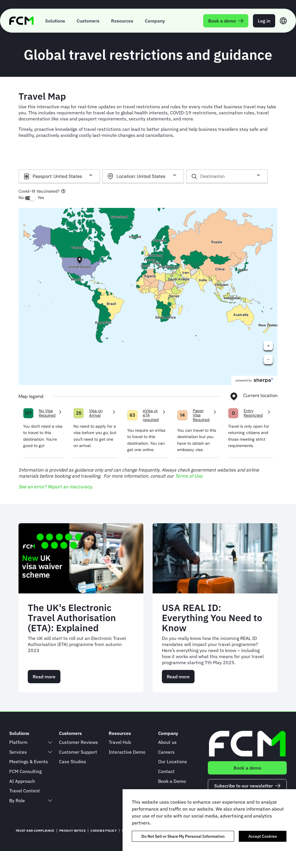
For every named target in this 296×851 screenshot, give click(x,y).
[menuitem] (55, 21)
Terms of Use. (189, 476)
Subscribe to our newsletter (243, 786)
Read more (46, 678)
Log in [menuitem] (264, 21)
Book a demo (247, 768)
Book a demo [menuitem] (222, 21)
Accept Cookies (262, 836)
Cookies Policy (103, 831)
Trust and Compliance (35, 831)
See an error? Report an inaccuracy (55, 486)
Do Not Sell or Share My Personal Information (183, 836)
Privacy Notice (72, 831)
